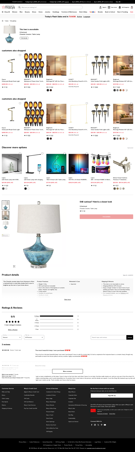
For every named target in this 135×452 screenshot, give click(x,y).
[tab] (5, 205)
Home (6, 20)
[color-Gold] (117, 188)
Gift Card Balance (28, 401)
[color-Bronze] (51, 90)
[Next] (130, 65)
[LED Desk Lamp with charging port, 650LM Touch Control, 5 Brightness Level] (34, 164)
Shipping (123, 293)
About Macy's (71, 392)
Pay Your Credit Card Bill (30, 408)
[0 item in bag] (132, 7)
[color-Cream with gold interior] (126, 90)
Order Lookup (5, 398)
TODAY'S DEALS (17, 2)
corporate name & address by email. (96, 448)
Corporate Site (72, 398)
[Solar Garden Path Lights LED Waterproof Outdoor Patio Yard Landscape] (101, 65)
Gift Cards (26, 398)
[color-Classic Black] (115, 90)
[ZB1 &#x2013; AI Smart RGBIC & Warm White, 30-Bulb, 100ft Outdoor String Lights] (101, 164)
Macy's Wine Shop (51, 408)
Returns (105, 295)
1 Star (37, 329)
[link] (12, 83)
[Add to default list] (20, 55)
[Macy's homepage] (2, 20)
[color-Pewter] (123, 188)
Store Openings (50, 421)
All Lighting (13, 20)
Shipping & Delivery (7, 408)
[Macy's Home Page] (8, 7)
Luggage (86, 17)
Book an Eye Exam (51, 425)
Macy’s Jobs (71, 408)
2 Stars (37, 326)
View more (67, 299)
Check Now (112, 413)
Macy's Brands (50, 405)
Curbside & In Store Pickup (53, 392)
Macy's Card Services (30, 405)
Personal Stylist (50, 411)
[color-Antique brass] (120, 90)
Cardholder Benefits (29, 395)
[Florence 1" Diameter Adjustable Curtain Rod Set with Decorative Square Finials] (123, 164)
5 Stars (37, 316)
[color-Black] (3, 188)
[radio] (47, 90)
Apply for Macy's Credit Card (31, 392)
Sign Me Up (112, 395)
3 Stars (37, 322)
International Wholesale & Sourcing (77, 405)
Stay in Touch (49, 415)
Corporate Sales (72, 395)
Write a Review (12, 329)
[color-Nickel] (117, 90)
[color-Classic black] (48, 90)
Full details (24, 38)
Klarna (3, 395)
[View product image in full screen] (14, 266)
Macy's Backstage (51, 401)
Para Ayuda (5, 401)
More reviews (67, 371)
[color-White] (6, 188)
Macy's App (49, 398)
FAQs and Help (6, 392)
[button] (34, 234)
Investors (70, 401)
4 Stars (36, 319)
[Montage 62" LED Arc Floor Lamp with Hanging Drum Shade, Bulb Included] (56, 65)
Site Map (70, 415)
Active (79, 17)
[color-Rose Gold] (123, 90)
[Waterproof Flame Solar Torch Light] (34, 65)
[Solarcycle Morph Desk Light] (12, 65)
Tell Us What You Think (52, 428)
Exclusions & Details (102, 413)
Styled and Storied (73, 421)
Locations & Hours (51, 395)
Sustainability (71, 418)
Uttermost (23, 32)
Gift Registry (49, 431)
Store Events (49, 418)
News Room (71, 411)
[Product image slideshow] (39, 234)
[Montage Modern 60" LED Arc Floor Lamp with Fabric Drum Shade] (123, 65)
